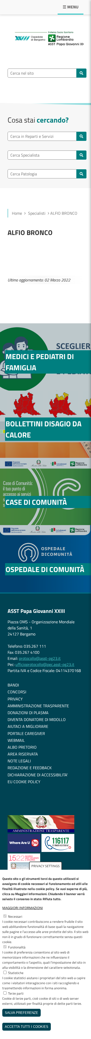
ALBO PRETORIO (22, 747)
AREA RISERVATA (23, 754)
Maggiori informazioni (22, 908)
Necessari (15, 916)
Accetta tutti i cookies (26, 1027)
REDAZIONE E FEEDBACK (30, 768)
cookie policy (45, 888)
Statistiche (16, 972)
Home (17, 213)
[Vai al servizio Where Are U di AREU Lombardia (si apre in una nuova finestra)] (24, 850)
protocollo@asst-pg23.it (40, 658)
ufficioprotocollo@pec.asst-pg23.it (44, 664)
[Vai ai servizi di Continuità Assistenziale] (57, 850)
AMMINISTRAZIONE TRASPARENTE (38, 706)
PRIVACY (15, 699)
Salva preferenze (21, 1013)
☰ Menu (70, 7)
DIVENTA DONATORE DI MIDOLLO (37, 719)
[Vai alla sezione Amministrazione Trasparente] (41, 831)
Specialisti (37, 213)
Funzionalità (17, 947)
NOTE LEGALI (19, 761)
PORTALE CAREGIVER (26, 733)
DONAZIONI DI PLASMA (28, 713)
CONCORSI (17, 692)
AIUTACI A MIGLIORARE (28, 726)
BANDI (13, 685)
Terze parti (16, 993)
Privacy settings (45, 866)
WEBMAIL (16, 740)
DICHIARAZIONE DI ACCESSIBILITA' (38, 775)
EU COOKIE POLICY (24, 782)
